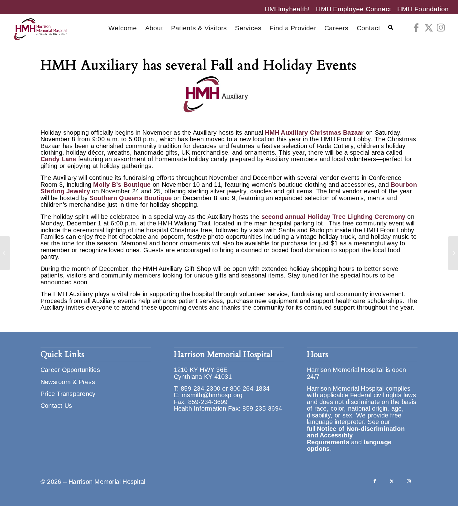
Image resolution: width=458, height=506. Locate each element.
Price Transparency (68, 393)
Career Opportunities (70, 369)
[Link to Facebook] (416, 27)
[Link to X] (428, 27)
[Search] (390, 28)
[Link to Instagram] (441, 27)
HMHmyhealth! (287, 8)
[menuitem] (287, 9)
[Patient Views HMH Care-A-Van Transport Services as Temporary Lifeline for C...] (453, 253)
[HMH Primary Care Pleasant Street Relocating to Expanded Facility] (5, 253)
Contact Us (56, 405)
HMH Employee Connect (353, 8)
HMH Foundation (423, 8)
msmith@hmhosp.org (212, 395)
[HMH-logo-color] (40, 28)
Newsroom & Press (68, 381)
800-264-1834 (250, 388)
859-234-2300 (200, 388)
